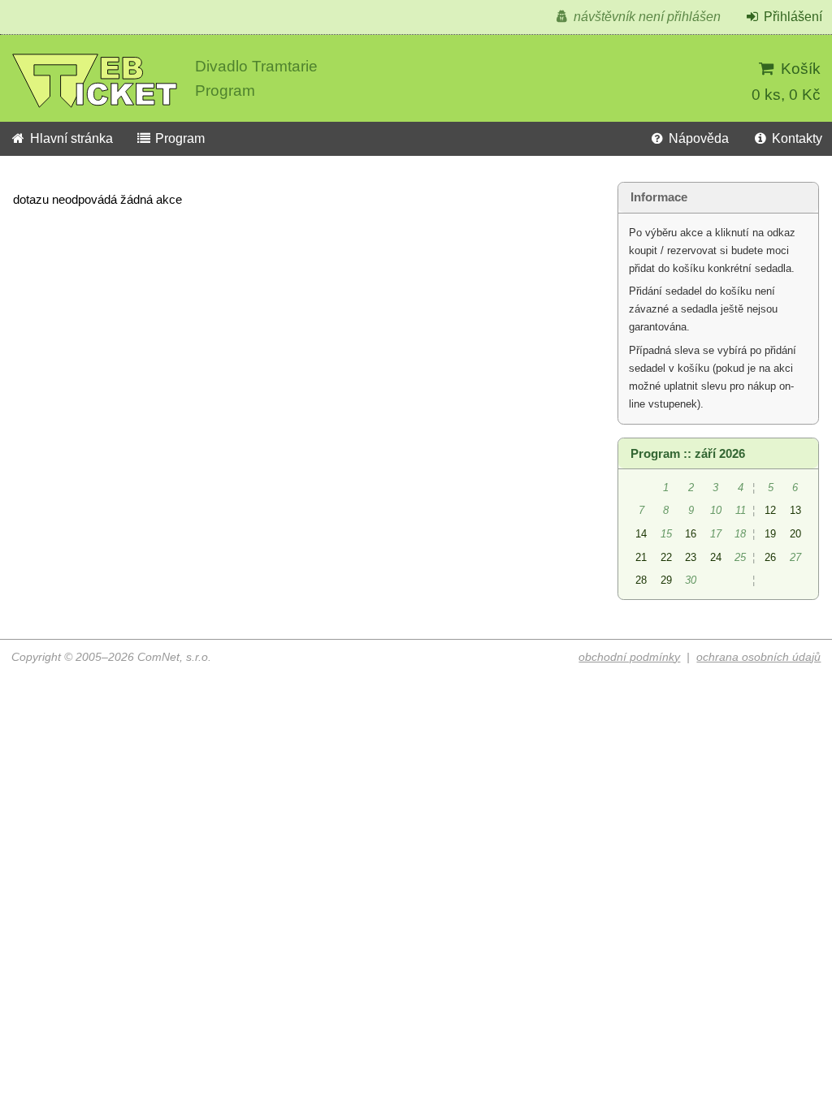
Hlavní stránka (70, 138)
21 (641, 557)
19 (770, 534)
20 (795, 534)
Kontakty (795, 138)
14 (641, 534)
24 (716, 557)
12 (770, 510)
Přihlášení (791, 17)
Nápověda (697, 138)
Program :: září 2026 (687, 453)
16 (690, 534)
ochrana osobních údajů (758, 657)
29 (666, 580)
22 (666, 557)
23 (690, 557)
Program (178, 138)
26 (770, 557)
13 (795, 510)
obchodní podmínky (629, 657)
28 (641, 580)
